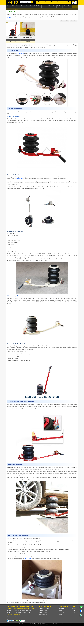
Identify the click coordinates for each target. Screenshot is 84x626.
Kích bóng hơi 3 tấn (13, 37)
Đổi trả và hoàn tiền (43, 614)
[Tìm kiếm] (32, 2)
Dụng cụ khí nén (27, 6)
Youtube (61, 610)
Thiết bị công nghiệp (75, 6)
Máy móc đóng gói (65, 6)
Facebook (62, 608)
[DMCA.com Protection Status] (16, 620)
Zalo (61, 614)
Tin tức (73, 612)
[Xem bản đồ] (81, 615)
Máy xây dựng (17, 6)
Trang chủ (8, 9)
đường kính (20, 178)
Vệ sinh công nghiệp (53, 6)
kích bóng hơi (42, 111)
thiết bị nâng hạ (20, 53)
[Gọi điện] (81, 607)
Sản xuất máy (69, 6)
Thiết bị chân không (38, 6)
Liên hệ (73, 610)
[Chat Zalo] (81, 611)
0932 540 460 (17, 614)
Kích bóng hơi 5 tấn (27, 37)
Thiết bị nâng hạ (13, 6)
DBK (22, 600)
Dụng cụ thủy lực (8, 6)
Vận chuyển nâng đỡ (59, 6)
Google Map (62, 612)
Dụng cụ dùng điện (44, 6)
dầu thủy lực (28, 558)
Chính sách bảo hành (43, 610)
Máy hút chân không (32, 6)
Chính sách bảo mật (43, 612)
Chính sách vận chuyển (44, 608)
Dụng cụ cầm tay (22, 6)
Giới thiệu (74, 608)
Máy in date (49, 6)
